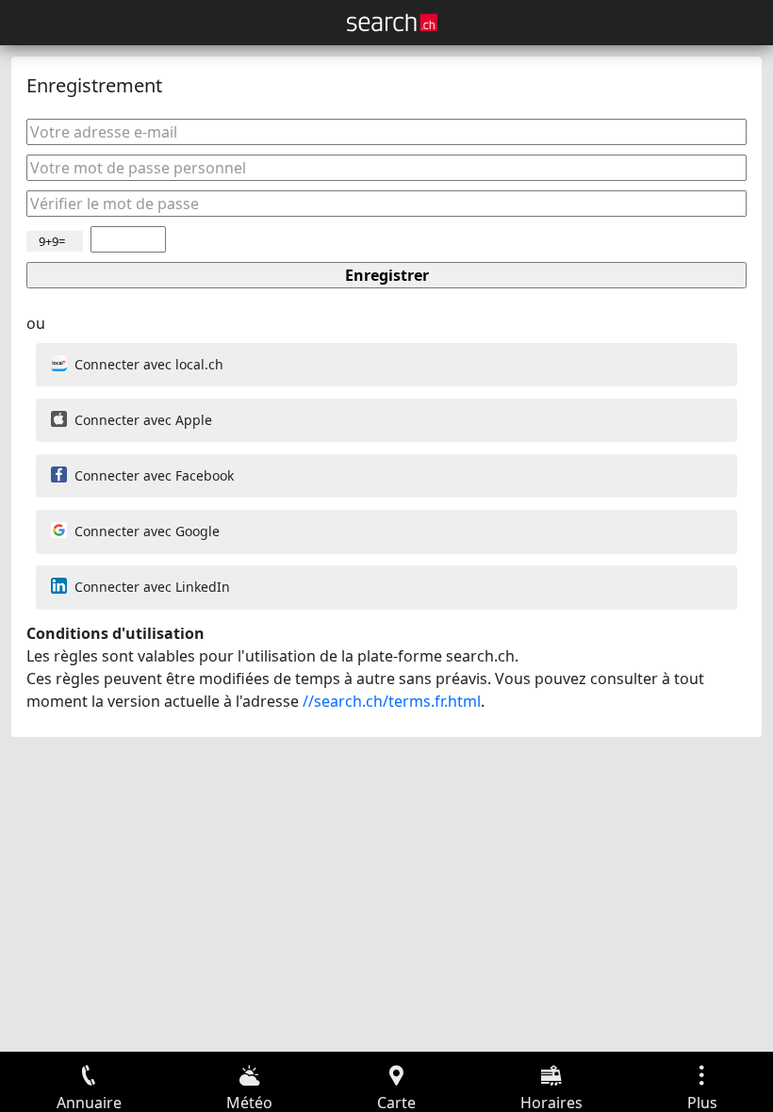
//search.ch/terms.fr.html (392, 701)
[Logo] (392, 22)
